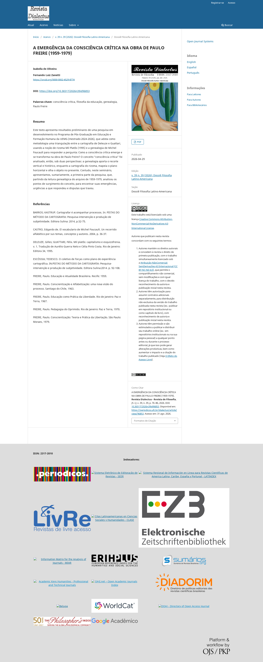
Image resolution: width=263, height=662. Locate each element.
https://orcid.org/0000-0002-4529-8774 (54, 79)
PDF (139, 141)
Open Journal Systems (200, 41)
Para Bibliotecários (197, 105)
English (191, 62)
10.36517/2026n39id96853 (145, 406)
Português (193, 72)
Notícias (58, 25)
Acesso (231, 2)
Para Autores (194, 99)
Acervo (44, 25)
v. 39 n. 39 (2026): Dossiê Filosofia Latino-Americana (82, 37)
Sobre (73, 25)
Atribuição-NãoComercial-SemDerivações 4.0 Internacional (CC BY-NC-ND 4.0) (158, 266)
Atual (31, 25)
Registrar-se (217, 2)
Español (191, 67)
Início (36, 37)
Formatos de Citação (145, 420)
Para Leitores (194, 94)
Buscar (228, 25)
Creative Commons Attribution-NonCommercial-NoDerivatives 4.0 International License (152, 223)
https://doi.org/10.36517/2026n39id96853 (64, 91)
